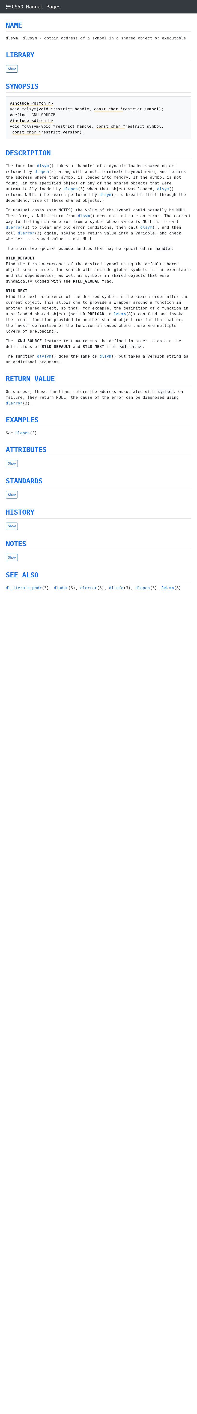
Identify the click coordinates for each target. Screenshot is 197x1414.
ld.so (120, 314)
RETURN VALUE (30, 379)
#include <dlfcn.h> (31, 103)
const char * (108, 109)
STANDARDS (24, 481)
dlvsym (44, 356)
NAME (14, 25)
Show (12, 69)
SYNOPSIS (22, 86)
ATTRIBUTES (26, 450)
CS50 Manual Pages (36, 7)
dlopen (42, 171)
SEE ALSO (22, 575)
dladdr (61, 588)
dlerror (14, 227)
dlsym (43, 166)
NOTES (16, 544)
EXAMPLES (22, 420)
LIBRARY (20, 55)
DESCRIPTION (28, 153)
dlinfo (116, 588)
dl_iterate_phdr (24, 588)
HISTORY (20, 512)
